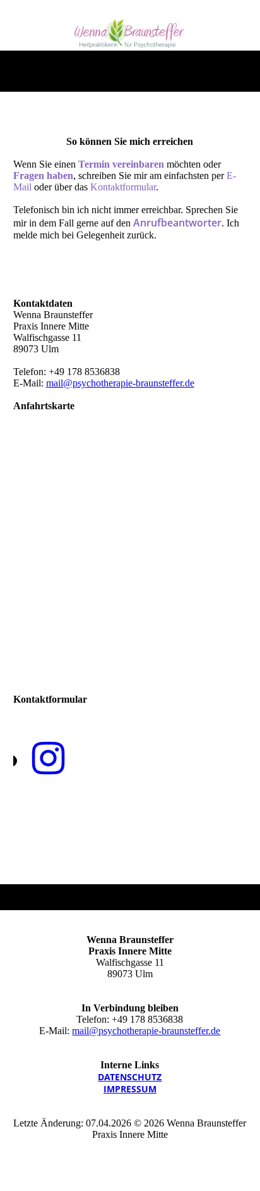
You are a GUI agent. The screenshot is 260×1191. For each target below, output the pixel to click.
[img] (129, 33)
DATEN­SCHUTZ (130, 1077)
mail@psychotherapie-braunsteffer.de (120, 383)
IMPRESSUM (130, 1089)
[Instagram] (48, 759)
